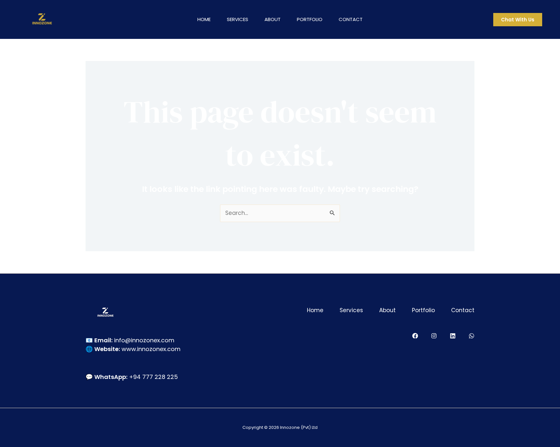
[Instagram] (434, 336)
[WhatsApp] (471, 336)
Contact (351, 19)
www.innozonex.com (151, 349)
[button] (517, 19)
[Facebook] (415, 336)
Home (204, 19)
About (272, 19)
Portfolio (309, 19)
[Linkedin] (453, 336)
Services (237, 19)
